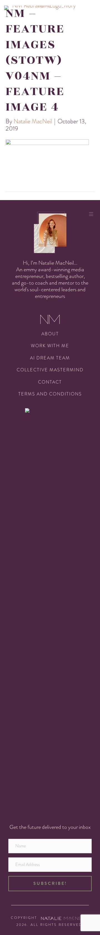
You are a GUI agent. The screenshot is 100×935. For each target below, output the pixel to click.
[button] (50, 883)
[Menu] (93, 214)
